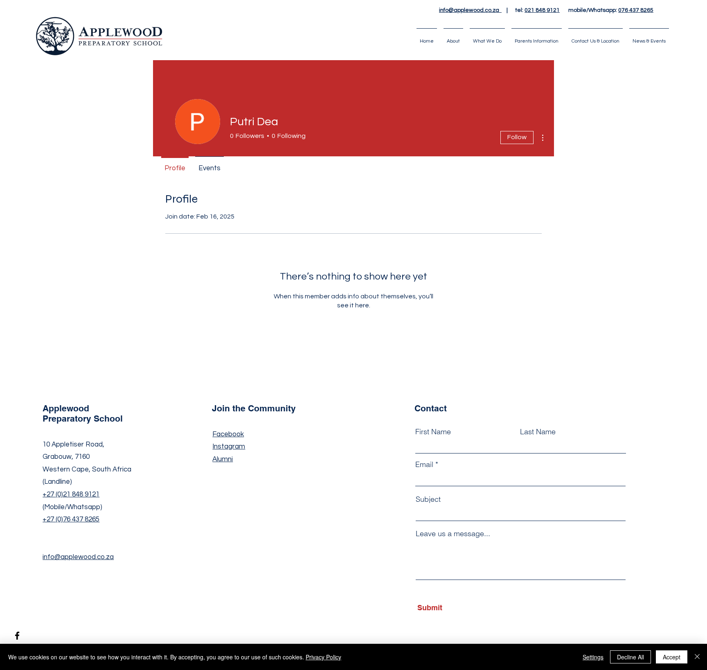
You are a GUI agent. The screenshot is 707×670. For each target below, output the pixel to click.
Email (424, 464)
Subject (428, 499)
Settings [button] (593, 657)
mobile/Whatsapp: (606, 10)
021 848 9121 (542, 10)
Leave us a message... (453, 533)
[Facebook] (17, 635)
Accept (671, 657)
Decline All (630, 657)
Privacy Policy (323, 657)
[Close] (697, 656)
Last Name (538, 431)
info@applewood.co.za (470, 10)
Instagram (228, 446)
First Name (433, 431)
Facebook (228, 434)
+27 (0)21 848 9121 (71, 494)
